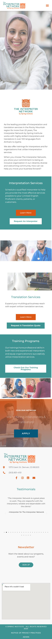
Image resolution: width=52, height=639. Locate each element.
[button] (47, 5)
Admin (26, 637)
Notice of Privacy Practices (26, 633)
